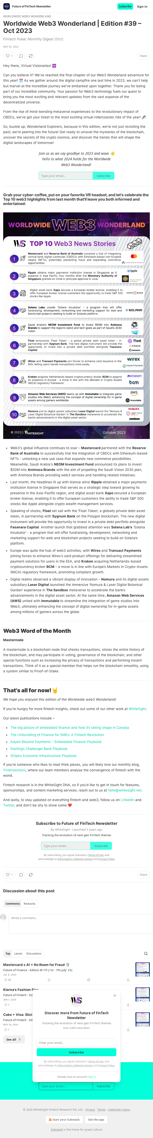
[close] (115, 995)
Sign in (142, 6)
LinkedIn (127, 800)
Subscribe (125, 6)
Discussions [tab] (33, 953)
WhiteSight (137, 709)
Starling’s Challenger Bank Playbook (39, 749)
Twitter (8, 805)
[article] (76, 972)
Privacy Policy (107, 1065)
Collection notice (119, 1109)
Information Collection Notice (75, 1065)
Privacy (90, 1109)
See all (11, 1039)
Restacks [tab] (29, 903)
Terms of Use (95, 1061)
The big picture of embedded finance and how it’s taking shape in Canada (69, 728)
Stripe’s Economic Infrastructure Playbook (43, 756)
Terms (101, 1109)
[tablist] (20, 904)
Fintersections (14, 770)
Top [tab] (8, 953)
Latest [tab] (18, 953)
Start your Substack (66, 1119)
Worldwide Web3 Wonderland (27, 16)
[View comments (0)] (21, 56)
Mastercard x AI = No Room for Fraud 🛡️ (36, 965)
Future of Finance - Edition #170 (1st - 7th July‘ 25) (37, 970)
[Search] (146, 954)
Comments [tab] (13, 903)
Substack (57, 1129)
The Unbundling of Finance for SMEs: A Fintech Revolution (57, 735)
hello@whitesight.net (124, 790)
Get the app (96, 1119)
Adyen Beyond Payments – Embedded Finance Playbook (56, 742)
